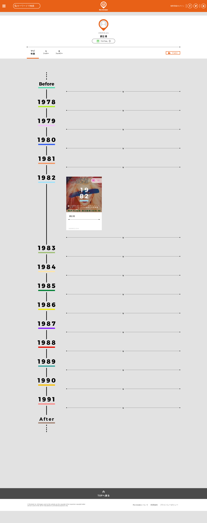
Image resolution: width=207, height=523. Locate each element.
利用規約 (154, 505)
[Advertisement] (45, 470)
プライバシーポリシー (169, 505)
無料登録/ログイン (177, 6)
